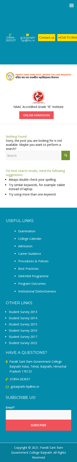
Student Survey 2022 (23, 343)
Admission (25, 246)
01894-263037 (11, 39)
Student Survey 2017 (23, 337)
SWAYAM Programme (33, 276)
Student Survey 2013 (23, 312)
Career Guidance (29, 254)
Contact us (46, 37)
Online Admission (36, 115)
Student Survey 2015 (23, 324)
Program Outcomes (32, 284)
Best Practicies (28, 269)
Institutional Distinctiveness (37, 291)
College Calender (29, 239)
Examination (26, 231)
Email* (10, 407)
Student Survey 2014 (23, 318)
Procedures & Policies (33, 261)
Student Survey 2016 (23, 330)
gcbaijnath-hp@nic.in (28, 39)
